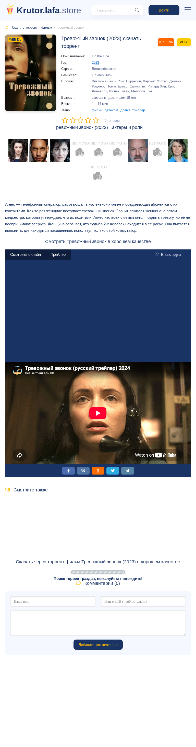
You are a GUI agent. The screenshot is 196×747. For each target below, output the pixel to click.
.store (49, 10)
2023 (95, 62)
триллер (138, 110)
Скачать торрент (25, 27)
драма (125, 110)
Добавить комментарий (98, 645)
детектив (111, 110)
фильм (46, 27)
